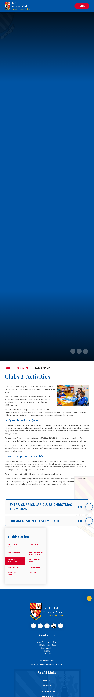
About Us (47, 680)
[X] (53, 625)
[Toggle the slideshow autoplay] (85, 351)
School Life (22, 368)
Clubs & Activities (44, 368)
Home (7, 368)
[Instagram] (60, 625)
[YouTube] (47, 625)
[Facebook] (33, 625)
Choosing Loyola (47, 691)
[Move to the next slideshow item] (79, 351)
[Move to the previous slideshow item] (72, 351)
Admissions (46, 686)
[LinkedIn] (40, 625)
